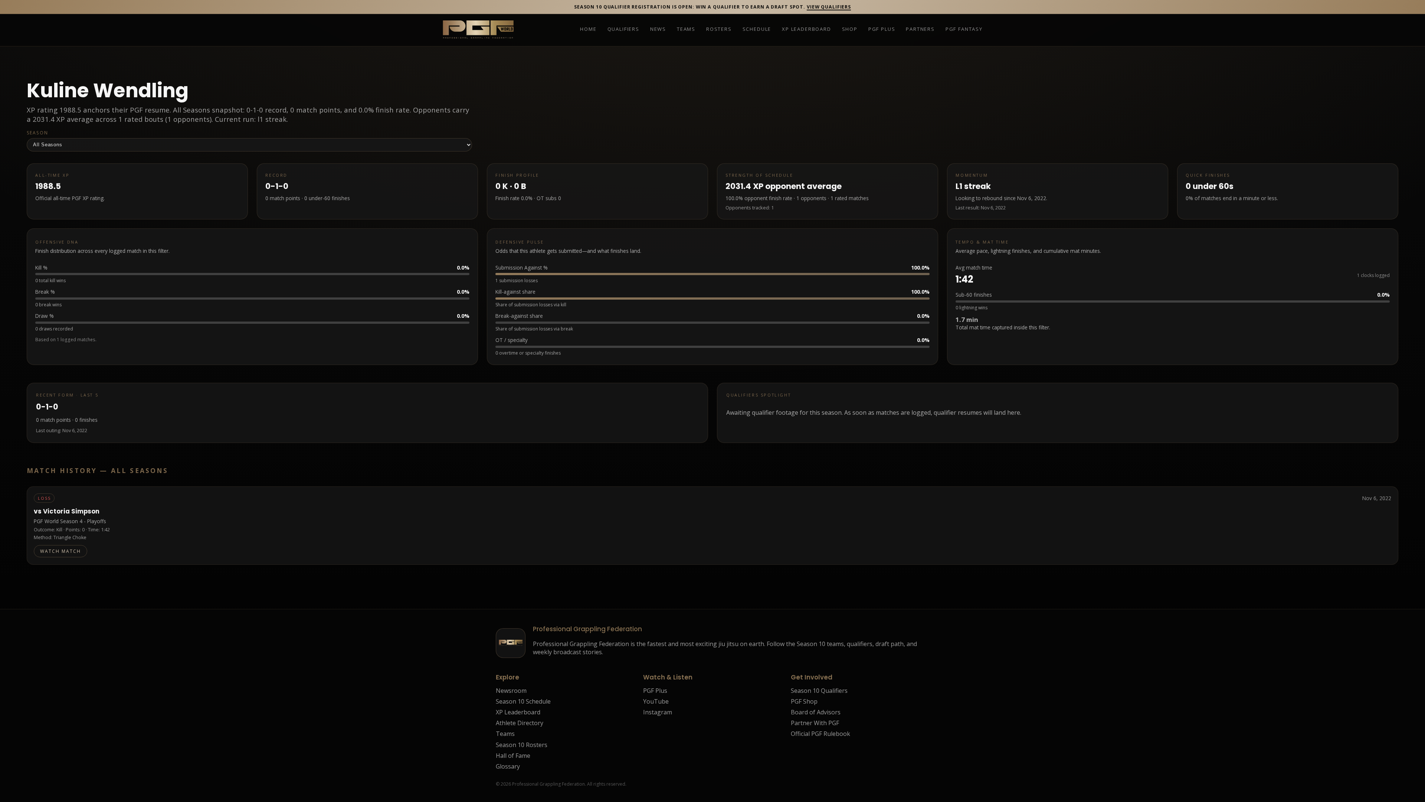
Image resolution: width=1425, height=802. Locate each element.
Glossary (508, 766)
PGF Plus (881, 29)
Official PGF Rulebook (820, 734)
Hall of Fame (513, 756)
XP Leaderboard (806, 29)
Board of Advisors (816, 712)
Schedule (757, 29)
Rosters (719, 29)
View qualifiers (829, 7)
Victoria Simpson (71, 511)
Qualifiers (623, 29)
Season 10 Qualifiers (819, 691)
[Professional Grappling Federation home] (478, 29)
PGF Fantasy (964, 29)
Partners (920, 29)
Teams (686, 29)
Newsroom (511, 691)
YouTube (656, 701)
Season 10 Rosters (521, 745)
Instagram (657, 712)
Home (588, 29)
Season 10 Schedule (523, 701)
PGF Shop (804, 701)
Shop (850, 29)
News (658, 29)
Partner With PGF (815, 723)
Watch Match (60, 551)
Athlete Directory (519, 723)
